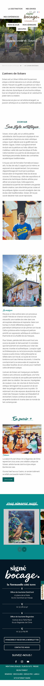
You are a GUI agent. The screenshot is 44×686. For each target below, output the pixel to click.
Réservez (8, 674)
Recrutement (22, 670)
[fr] (38, 12)
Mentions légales (13, 666)
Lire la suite (8, 479)
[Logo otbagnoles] (22, 575)
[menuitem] (15, 9)
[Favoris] (30, 12)
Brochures (18, 674)
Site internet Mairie (22, 678)
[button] (34, 12)
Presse (35, 666)
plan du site (27, 666)
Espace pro (28, 674)
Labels (36, 674)
